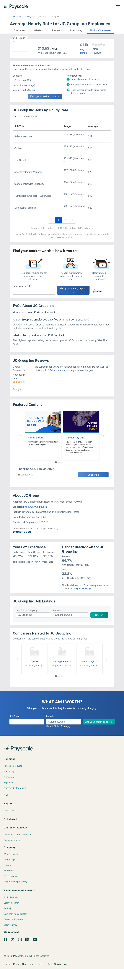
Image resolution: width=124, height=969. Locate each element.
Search (99, 614)
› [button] (103, 435)
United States (15, 17)
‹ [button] (21, 435)
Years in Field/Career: (24, 90)
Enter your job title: (22, 286)
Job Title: (14, 716)
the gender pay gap (83, 588)
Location (57, 610)
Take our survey (58, 370)
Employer (29, 17)
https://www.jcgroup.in (35, 506)
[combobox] (37, 80)
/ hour (54, 49)
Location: (17, 75)
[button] (19, 30)
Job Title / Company (26, 610)
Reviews (96, 52)
